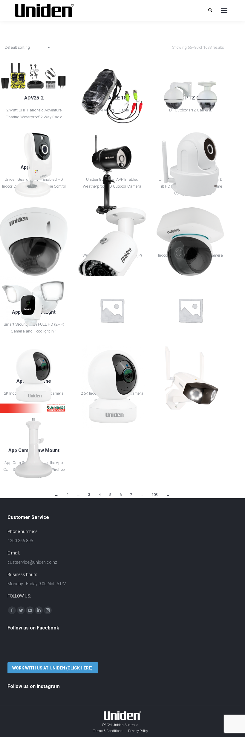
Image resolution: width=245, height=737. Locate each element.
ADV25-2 (34, 98)
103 (154, 494)
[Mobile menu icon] (224, 10)
